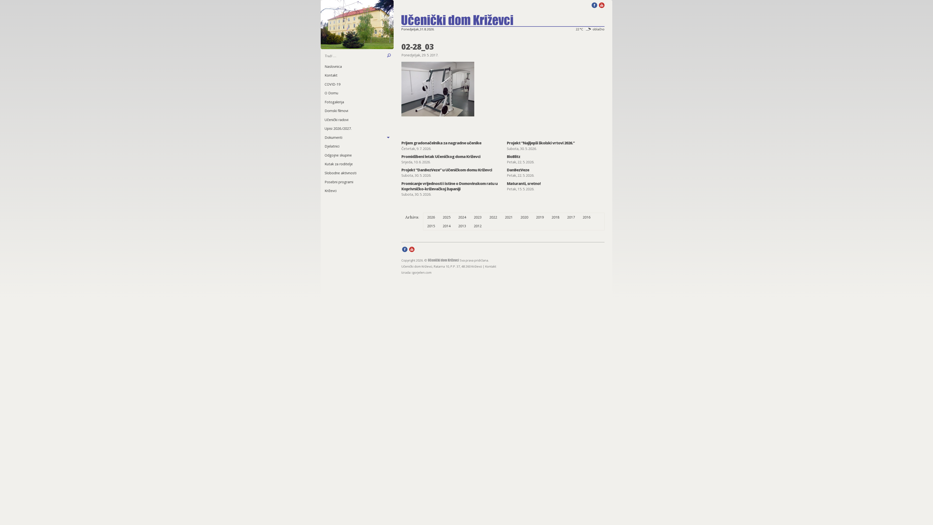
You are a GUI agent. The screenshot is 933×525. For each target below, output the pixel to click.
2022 (493, 217)
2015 (431, 226)
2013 (462, 226)
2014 (446, 226)
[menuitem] (357, 66)
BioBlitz (513, 156)
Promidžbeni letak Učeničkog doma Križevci (440, 156)
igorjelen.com (422, 272)
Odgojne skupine (338, 155)
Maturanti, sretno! (524, 183)
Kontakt (331, 75)
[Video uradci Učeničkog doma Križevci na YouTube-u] (602, 5)
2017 (571, 217)
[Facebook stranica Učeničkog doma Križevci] (594, 5)
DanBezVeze (518, 170)
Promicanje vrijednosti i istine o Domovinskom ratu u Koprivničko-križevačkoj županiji (449, 186)
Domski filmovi (336, 110)
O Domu (331, 93)
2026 (431, 217)
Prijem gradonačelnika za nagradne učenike (441, 143)
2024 (462, 217)
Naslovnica (333, 66)
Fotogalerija (334, 102)
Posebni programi (339, 182)
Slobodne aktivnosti (340, 173)
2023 (478, 217)
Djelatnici (332, 146)
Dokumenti (333, 137)
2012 (478, 226)
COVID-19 (332, 84)
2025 (446, 217)
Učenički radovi (336, 119)
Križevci (331, 190)
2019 (540, 217)
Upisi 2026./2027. (338, 128)
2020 (524, 217)
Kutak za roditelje (339, 164)
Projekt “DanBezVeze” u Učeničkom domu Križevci (446, 170)
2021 (509, 217)
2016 (586, 217)
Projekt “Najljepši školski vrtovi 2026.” (541, 143)
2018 (555, 217)
